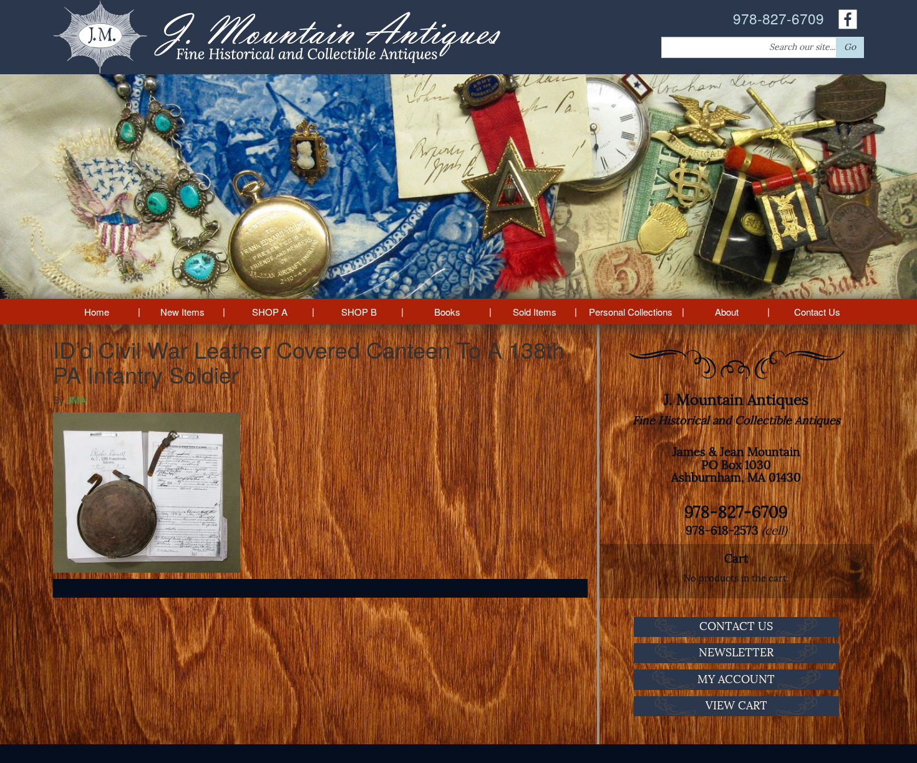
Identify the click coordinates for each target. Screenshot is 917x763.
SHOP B (359, 311)
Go (850, 47)
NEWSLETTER (736, 652)
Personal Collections (630, 311)
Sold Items (534, 311)
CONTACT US (736, 626)
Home (96, 311)
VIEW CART (736, 705)
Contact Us (817, 311)
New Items (182, 311)
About (727, 311)
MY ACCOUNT (736, 679)
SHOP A (270, 311)
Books (447, 311)
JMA (76, 399)
